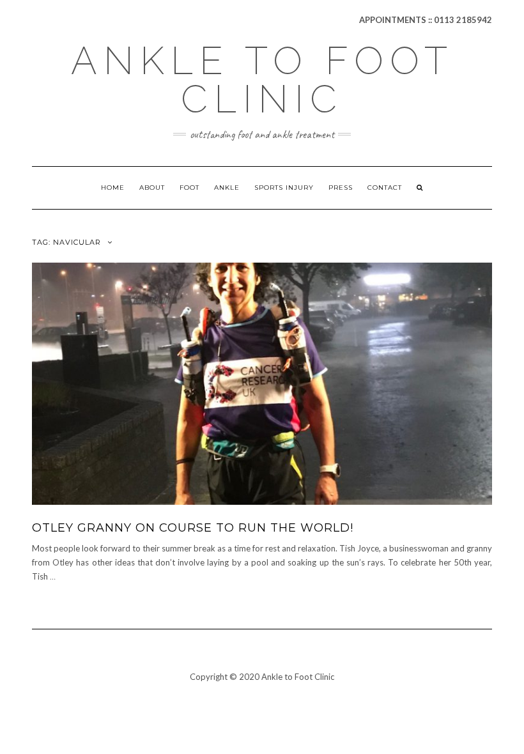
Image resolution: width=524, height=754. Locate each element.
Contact (384, 187)
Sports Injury (284, 187)
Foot (189, 187)
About (152, 187)
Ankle (227, 187)
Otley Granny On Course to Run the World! (192, 528)
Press (340, 187)
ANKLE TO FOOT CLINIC (262, 79)
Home (113, 187)
